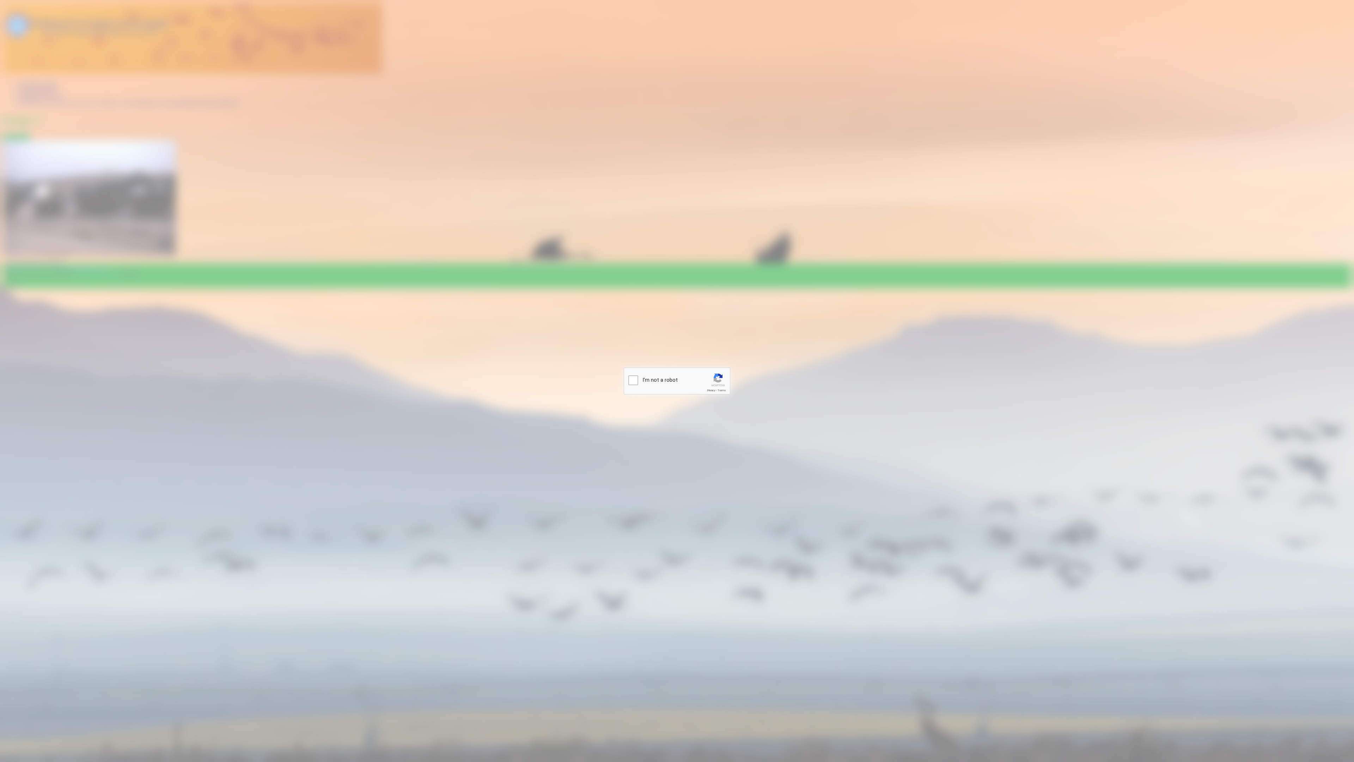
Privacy (711, 390)
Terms (722, 390)
